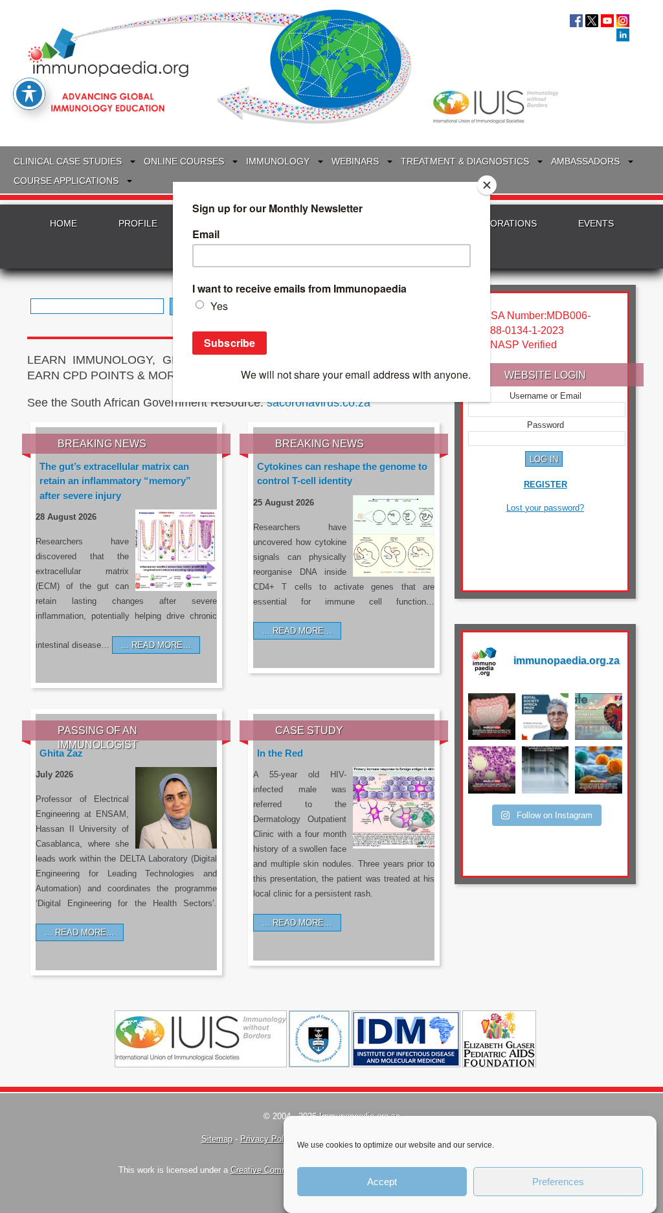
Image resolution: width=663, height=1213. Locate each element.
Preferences (558, 1181)
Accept (382, 1181)
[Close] (487, 185)
